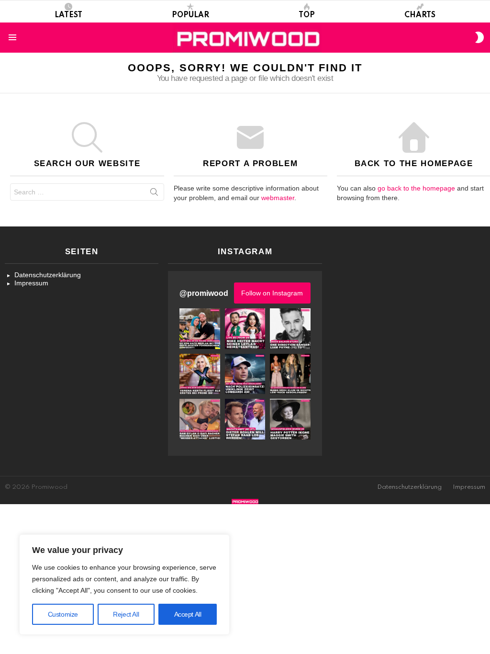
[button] (199, 328)
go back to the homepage (416, 188)
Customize (63, 614)
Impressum (31, 283)
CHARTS (419, 15)
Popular (190, 15)
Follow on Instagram (272, 293)
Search (154, 193)
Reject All (126, 614)
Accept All (187, 614)
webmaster (277, 198)
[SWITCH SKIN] (479, 37)
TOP (307, 15)
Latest (68, 15)
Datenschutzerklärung (47, 275)
